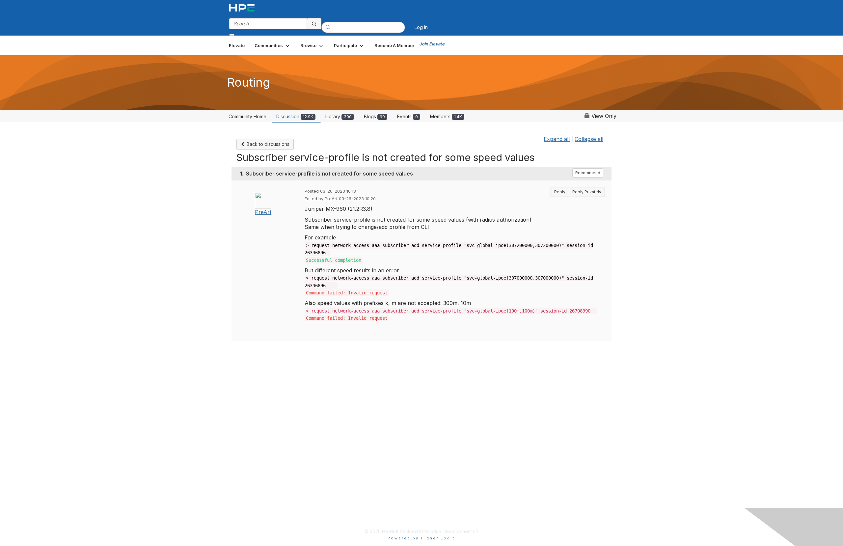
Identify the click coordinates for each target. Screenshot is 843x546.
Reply (559, 191)
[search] (314, 23)
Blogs (374, 116)
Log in (421, 27)
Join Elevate (432, 43)
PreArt (263, 212)
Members (446, 116)
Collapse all (589, 139)
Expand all (557, 139)
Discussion (294, 116)
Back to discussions (267, 144)
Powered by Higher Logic (422, 538)
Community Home (247, 116)
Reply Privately (586, 191)
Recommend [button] (587, 172)
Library (338, 116)
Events (407, 116)
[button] (272, 45)
